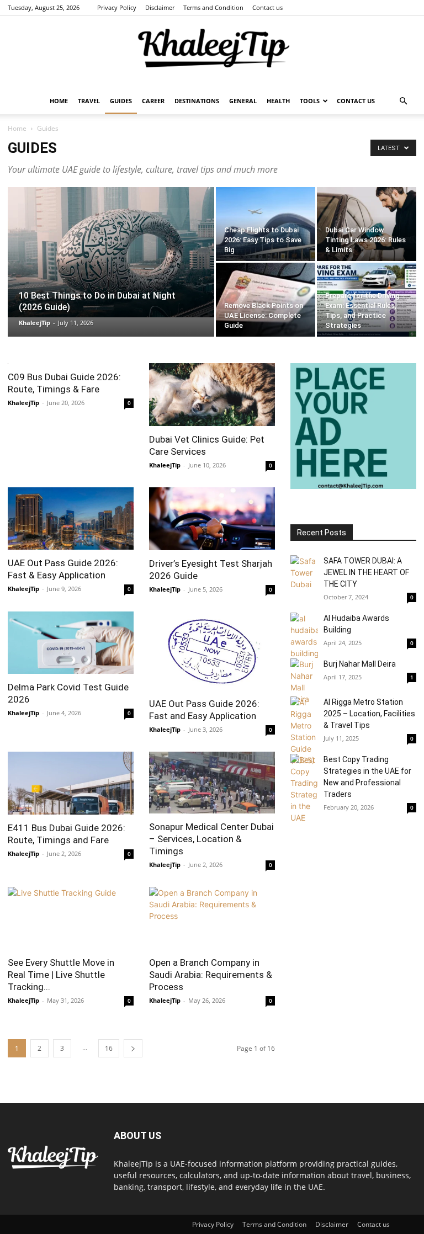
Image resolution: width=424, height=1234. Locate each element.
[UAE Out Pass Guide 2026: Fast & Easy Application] (71, 518)
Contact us (267, 7)
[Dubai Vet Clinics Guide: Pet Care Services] (212, 394)
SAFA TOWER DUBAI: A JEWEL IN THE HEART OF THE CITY (366, 572)
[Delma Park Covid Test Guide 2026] (71, 642)
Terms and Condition (213, 7)
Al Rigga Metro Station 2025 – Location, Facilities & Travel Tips (369, 714)
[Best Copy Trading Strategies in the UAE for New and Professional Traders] (304, 788)
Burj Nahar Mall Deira (360, 663)
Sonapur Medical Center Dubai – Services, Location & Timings (211, 839)
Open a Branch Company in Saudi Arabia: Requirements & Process (210, 974)
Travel (89, 101)
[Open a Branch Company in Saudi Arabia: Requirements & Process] (212, 918)
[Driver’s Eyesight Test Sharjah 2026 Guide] (212, 518)
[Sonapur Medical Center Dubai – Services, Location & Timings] (212, 783)
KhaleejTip (34, 322)
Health (278, 101)
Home (59, 101)
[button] (403, 101)
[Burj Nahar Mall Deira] (304, 681)
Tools (310, 101)
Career (153, 101)
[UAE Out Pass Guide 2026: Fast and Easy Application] (212, 650)
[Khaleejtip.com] (212, 52)
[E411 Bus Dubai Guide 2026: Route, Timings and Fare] (71, 783)
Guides (121, 101)
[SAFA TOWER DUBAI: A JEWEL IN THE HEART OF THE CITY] (304, 572)
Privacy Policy (116, 7)
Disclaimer (159, 7)
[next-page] (133, 1048)
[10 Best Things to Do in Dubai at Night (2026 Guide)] (111, 252)
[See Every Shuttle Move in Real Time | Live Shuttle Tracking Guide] (71, 918)
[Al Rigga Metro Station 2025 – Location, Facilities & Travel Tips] (304, 731)
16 (109, 1048)
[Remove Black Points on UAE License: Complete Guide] (265, 300)
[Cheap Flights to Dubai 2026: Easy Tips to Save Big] (265, 224)
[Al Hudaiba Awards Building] (304, 636)
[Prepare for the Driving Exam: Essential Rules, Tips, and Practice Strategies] (366, 300)
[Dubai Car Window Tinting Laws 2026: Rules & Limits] (366, 224)
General (243, 101)
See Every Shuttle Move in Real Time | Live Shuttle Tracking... (61, 974)
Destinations (196, 101)
